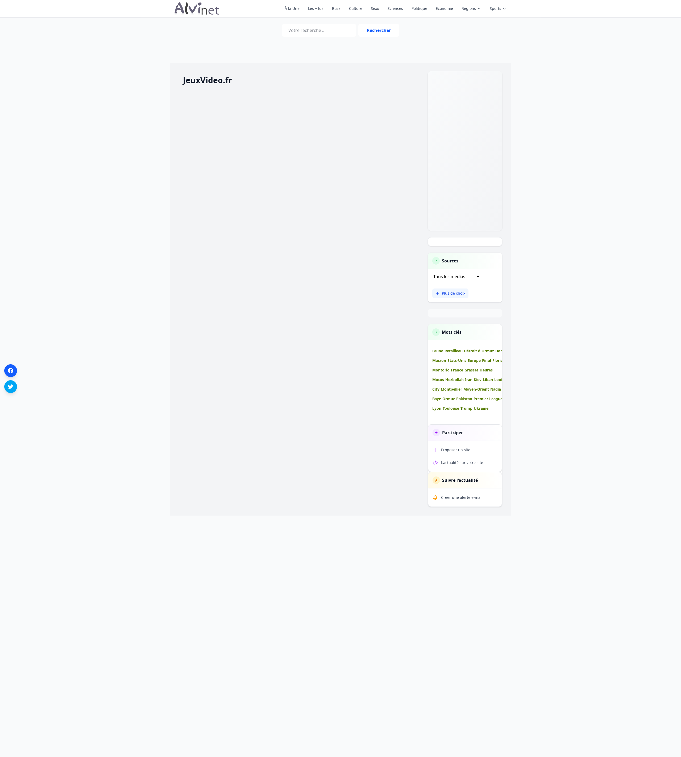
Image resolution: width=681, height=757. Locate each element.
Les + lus (315, 8)
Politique (419, 8)
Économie (444, 8)
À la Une (292, 8)
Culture (355, 8)
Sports (495, 8)
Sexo (375, 8)
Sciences (395, 8)
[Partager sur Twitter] (10, 386)
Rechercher (379, 30)
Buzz (336, 8)
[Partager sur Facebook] (10, 370)
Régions (469, 8)
